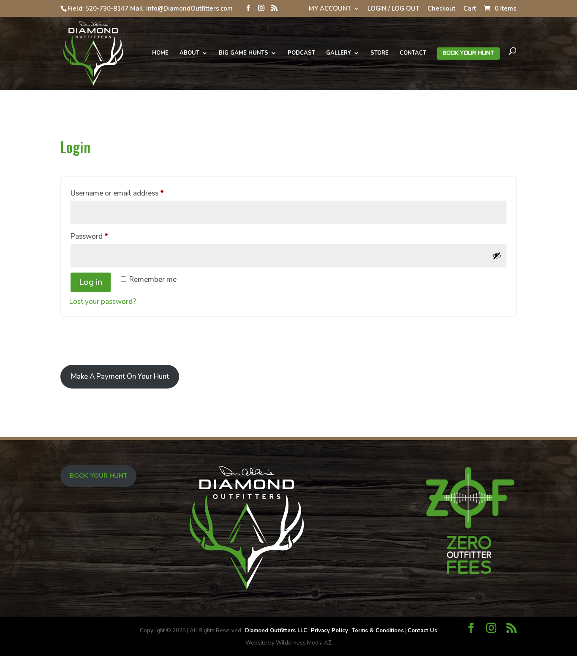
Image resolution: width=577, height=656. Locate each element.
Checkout (441, 9)
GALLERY (338, 53)
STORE (379, 53)
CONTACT (413, 53)
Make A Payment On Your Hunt (120, 376)
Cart (469, 9)
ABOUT (189, 53)
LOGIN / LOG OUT (393, 9)
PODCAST (301, 53)
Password (103, 236)
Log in (90, 282)
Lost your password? (102, 301)
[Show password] (496, 255)
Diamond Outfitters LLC (276, 630)
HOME (160, 53)
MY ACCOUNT (330, 9)
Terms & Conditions (378, 630)
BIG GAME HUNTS (243, 53)
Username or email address (131, 193)
